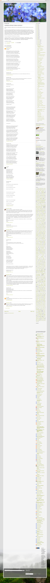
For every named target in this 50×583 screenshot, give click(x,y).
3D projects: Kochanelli (40, 333)
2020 (37, 25)
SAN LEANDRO (38, 300)
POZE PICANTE (41, 287)
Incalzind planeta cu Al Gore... (41, 79)
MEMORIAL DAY (41, 266)
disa (6, 297)
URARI (45, 312)
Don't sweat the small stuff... (39, 236)
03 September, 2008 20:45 (9, 141)
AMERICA (37, 192)
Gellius (38, 420)
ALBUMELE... (39, 61)
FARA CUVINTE (41, 241)
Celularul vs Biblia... (39, 60)
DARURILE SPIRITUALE (38, 229)
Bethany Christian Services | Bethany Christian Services (40, 366)
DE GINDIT (38, 230)
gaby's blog (38, 419)
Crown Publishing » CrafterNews (39, 400)
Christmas (37, 209)
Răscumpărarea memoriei (40, 505)
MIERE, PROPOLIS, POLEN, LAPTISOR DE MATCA (39, 146)
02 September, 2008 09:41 (9, 70)
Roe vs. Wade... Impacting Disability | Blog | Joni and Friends (40, 500)
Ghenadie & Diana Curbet (40, 421)
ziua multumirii (41, 320)
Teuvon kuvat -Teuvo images (40, 518)
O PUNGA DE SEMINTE (40, 92)
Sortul (38, 121)
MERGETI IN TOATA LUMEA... (41, 267)
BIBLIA (41, 198)
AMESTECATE (38, 349)
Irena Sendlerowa (39, 65)
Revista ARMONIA (39, 498)
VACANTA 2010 (40, 313)
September (38, 43)
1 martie (37, 188)
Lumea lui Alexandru (39, 450)
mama (38, 264)
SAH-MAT (40, 157)
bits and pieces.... (39, 373)
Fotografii (44, 244)
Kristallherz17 (38, 438)
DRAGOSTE (43, 237)
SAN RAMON (43, 300)
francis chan (38, 416)
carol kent (43, 203)
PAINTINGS (41, 277)
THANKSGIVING (38, 309)
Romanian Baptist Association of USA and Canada (41, 502)
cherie (44, 208)
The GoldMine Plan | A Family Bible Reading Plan (41, 520)
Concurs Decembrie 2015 (43, 217)
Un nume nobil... (39, 94)
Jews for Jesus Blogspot (40, 432)
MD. (37, 266)
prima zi (38, 489)
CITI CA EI (38, 90)
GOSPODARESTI (42, 247)
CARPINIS (37, 204)
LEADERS (39, 262)
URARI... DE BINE (39, 62)
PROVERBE (41, 289)
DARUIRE (38, 228)
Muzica (42, 269)
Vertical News (38, 537)
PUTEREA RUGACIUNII (40, 290)
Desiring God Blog (39, 407)
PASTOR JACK (38, 278)
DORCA (45, 236)
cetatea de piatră (39, 389)
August (38, 44)
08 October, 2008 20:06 (9, 300)
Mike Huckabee (39, 462)
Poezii (40, 279)
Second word (38, 507)
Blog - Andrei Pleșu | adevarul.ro (39, 375)
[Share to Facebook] (19, 42)
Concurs (43, 212)
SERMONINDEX (40, 302)
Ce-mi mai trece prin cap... (41, 206)
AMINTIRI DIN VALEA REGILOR (41, 52)
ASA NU (44, 196)
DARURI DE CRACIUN (42, 228)
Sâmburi (38, 516)
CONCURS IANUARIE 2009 (40, 218)
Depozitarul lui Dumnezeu (40, 406)
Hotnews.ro (38, 425)
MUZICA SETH (44, 270)
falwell (44, 240)
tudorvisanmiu (39, 527)
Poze (36, 287)
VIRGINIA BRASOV (41, 317)
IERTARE (37, 252)
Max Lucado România (40, 458)
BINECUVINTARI (40, 199)
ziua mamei (38, 320)
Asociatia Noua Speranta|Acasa (39, 358)
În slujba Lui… (39, 545)
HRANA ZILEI (40, 251)
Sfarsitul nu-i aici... (39, 511)
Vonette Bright (43, 318)
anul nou (39, 195)
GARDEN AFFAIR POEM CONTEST (40, 46)
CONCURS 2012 (41, 214)
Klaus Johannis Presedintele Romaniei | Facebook (40, 436)
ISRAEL (44, 259)
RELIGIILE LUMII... (42, 293)
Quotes (37, 291)
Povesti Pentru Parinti (42, 285)
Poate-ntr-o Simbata (39, 89)
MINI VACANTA (39, 45)
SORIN (36, 305)
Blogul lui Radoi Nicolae (40, 379)
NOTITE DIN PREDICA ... (40, 272)
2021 (37, 24)
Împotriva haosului (39, 544)
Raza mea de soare (39, 497)
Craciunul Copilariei (39, 101)
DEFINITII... (37, 232)
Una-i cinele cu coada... (40, 102)
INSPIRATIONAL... (38, 255)
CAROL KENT (38, 385)
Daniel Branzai (8, 47)
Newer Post (6, 311)
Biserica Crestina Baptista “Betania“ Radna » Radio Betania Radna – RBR (40, 372)
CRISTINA (43, 224)
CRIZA (36, 225)
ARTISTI (41, 196)
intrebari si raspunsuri (39, 256)
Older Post (32, 311)
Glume (37, 247)
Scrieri (41, 301)
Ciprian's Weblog (39, 395)
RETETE (41, 294)
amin (39, 192)
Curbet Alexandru (39, 403)
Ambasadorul (38, 348)
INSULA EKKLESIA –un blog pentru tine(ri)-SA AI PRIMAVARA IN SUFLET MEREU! (40, 430)
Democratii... (38, 51)
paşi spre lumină (39, 477)
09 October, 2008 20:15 (9, 306)
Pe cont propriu (39, 478)
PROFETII (38, 289)
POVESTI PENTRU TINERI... (41, 286)
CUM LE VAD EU (40, 225)
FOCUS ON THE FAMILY (39, 244)
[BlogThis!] (18, 42)
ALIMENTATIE (42, 191)
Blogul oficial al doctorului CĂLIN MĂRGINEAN (40, 380)
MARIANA (42, 264)
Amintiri (42, 192)
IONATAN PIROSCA (38, 258)
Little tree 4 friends (39, 445)
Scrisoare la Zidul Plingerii (40, 69)
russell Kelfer (40, 298)
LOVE (41, 263)
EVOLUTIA (43, 239)
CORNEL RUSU (38, 222)
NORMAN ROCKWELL (43, 271)
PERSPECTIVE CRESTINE (40, 485)
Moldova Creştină (39, 463)
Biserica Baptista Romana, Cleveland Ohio (40, 369)
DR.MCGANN (38, 237)
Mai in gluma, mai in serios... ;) (41, 451)
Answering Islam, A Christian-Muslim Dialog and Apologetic (41, 355)
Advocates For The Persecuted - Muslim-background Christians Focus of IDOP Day (41, 345)
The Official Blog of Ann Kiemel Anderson (40, 522)
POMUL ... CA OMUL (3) (40, 49)
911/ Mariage (44, 188)
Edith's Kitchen (39, 411)
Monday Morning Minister (40, 464)
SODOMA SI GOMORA (42, 304)
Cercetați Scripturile (39, 388)
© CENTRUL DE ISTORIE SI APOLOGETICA (40, 543)
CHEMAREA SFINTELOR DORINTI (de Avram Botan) (41, 83)
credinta (40, 224)
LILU (42, 262)
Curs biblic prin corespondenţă (39, 404)
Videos (41, 316)
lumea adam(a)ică (39, 449)
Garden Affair (8, 43)
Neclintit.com (38, 469)
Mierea (40, 268)
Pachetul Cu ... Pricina (40, 104)
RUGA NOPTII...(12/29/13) (41, 172)
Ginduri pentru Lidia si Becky (40, 68)
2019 (37, 26)
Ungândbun (38, 528)
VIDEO (37, 316)
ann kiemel (38, 352)
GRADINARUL (42, 248)
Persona (38, 484)
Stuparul (37, 308)
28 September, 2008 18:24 (9, 285)
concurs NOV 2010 (38, 213)
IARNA (44, 251)
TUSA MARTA (37, 312)
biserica (44, 199)
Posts (37, 141)
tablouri (41, 308)
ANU (36, 195)
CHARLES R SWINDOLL (39, 208)
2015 (37, 31)
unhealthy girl (41, 312)
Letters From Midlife (39, 443)
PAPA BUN (38, 474)
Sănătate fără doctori (39, 517)
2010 (37, 36)
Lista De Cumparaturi (40, 50)
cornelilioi (38, 397)
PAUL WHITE (43, 278)
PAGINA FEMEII (37, 277)
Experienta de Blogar (38, 240)
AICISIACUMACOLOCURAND (40, 347)
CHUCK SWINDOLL (41, 209)
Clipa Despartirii (38, 182)
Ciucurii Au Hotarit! (39, 103)
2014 (37, 32)
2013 (37, 33)
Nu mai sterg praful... (40, 93)
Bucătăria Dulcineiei (39, 382)
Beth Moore (37, 198)
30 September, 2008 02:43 (9, 294)
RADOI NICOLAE (42, 291)
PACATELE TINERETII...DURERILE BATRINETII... (40, 78)
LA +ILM (38, 439)
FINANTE (41, 243)
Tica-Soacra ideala (39, 80)
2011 (37, 35)
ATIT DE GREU (39, 63)
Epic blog (38, 414)
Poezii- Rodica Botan (42, 281)
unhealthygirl (38, 529)
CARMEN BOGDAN (41, 202)
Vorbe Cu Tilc (39, 64)
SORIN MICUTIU (40, 305)
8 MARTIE (40, 188)
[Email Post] (16, 42)
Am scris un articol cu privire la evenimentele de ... (41, 109)
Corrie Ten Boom (43, 222)
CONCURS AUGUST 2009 (39, 216)
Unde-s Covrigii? (39, 81)
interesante (43, 255)
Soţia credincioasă (39, 512)
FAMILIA (37, 241)
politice (40, 282)
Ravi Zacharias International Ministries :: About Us (40, 495)
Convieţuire (38, 396)
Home (19, 311)
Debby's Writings (42, 231)
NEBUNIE (38, 271)
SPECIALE (44, 305)
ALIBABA (37, 191)
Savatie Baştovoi (39, 506)
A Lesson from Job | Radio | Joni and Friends (40, 336)
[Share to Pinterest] (20, 42)
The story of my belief (40, 523)
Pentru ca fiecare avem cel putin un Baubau (40, 481)
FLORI (44, 243)
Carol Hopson (38, 203)
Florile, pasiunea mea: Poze (40, 415)
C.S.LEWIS (37, 202)
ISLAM (40, 259)
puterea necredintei (41, 151)
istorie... (37, 260)
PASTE (45, 277)
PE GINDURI (10, 5)
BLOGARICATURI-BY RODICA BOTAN (41, 200)
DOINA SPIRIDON (42, 235)
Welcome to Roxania (39, 541)
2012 (37, 34)
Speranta (38, 513)
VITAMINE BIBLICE (38, 318)
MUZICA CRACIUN (38, 270)
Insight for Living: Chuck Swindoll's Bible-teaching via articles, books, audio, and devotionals (40, 427)
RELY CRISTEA (37, 294)
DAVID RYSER (44, 229)
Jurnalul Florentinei (39, 435)
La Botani (38, 440)
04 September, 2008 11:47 (9, 222)
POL (37, 282)
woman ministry (38, 319)
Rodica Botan (8, 208)
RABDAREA (38, 53)
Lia (6, 166)
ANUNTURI (42, 195)
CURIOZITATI (40, 226)
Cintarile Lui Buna (38, 210)
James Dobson (41, 260)
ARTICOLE (37, 196)
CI (44, 209)
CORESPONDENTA (42, 221)
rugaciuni (40, 297)
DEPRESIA (40, 232)
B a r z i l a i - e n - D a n (40, 363)
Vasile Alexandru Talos (40, 536)
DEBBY (38, 231)
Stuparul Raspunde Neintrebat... (41, 54)
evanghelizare (38, 239)
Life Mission (38, 444)
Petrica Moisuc (39, 486)
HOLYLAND (37, 251)
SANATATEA (37, 301)
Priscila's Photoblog (39, 490)
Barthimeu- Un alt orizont (40, 364)
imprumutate (41, 252)
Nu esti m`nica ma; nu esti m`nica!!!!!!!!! (40, 116)
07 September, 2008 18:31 (9, 237)
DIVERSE (37, 235)
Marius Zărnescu (39, 457)
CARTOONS (41, 204)
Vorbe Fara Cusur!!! (39, 100)
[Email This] (17, 42)
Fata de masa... (39, 91)
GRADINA (37, 248)
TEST (44, 308)
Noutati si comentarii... (41, 274)
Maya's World (38, 459)
